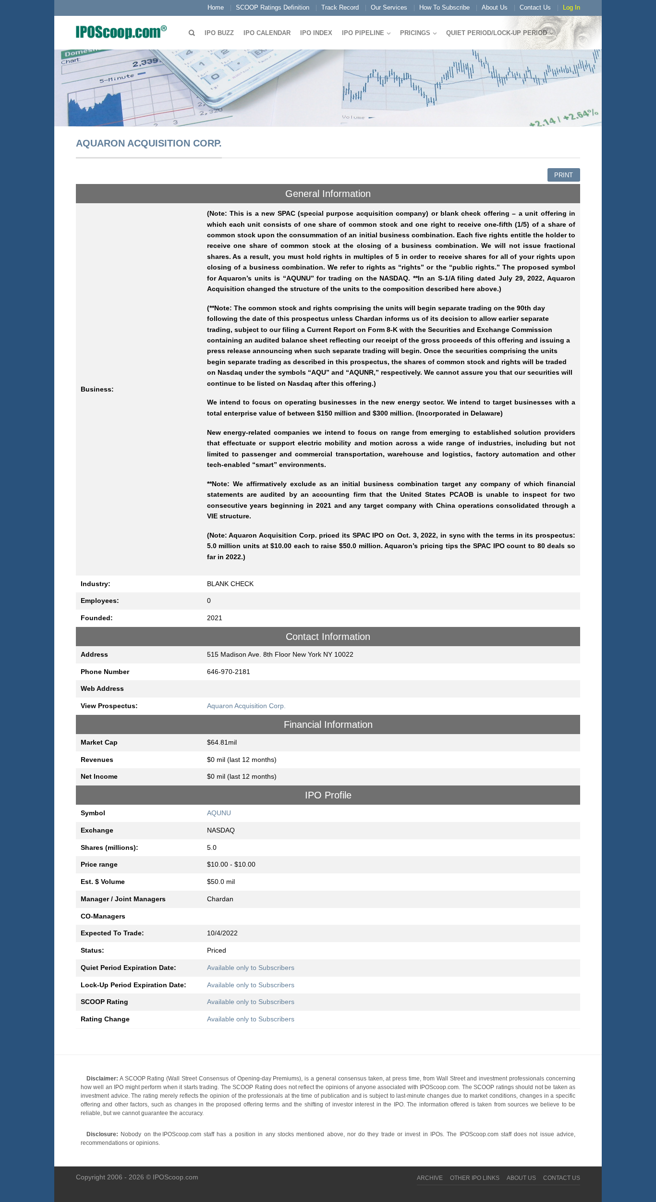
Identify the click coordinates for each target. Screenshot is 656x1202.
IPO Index (316, 33)
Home (215, 7)
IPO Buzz (219, 33)
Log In (571, 7)
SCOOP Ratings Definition (272, 7)
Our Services (389, 7)
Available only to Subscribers (250, 967)
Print (563, 175)
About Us (495, 7)
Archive (430, 1178)
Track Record (340, 7)
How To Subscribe (444, 7)
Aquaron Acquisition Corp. (246, 706)
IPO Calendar (267, 33)
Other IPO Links (474, 1178)
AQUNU (219, 813)
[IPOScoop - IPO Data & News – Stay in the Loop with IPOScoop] (124, 32)
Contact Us (535, 7)
